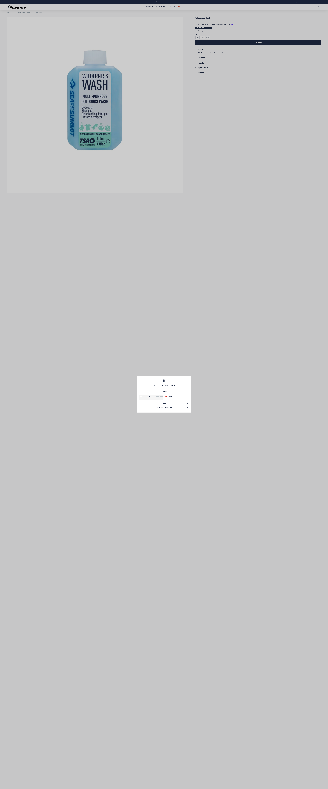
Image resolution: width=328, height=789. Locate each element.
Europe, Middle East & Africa (164, 408)
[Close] (189, 378)
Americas (164, 391)
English (144, 398)
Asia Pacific (164, 403)
